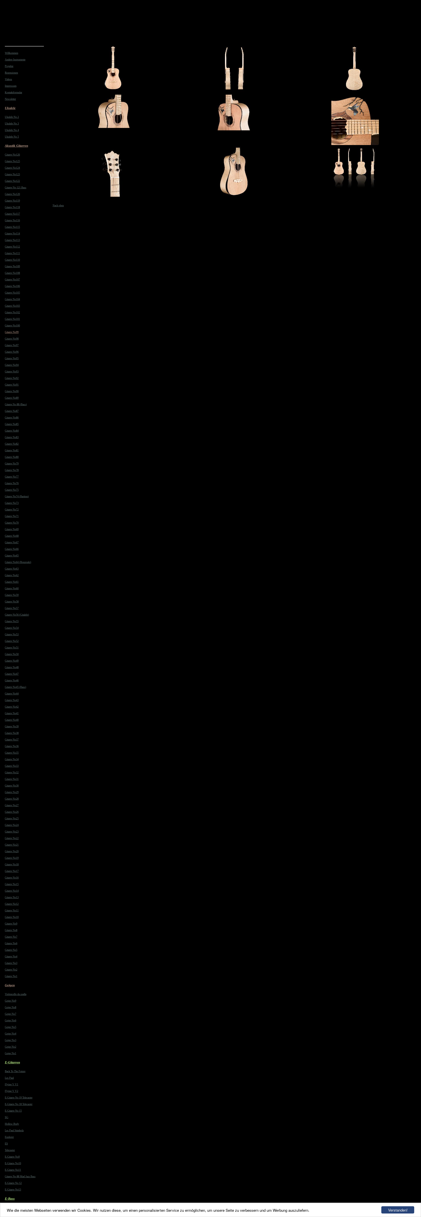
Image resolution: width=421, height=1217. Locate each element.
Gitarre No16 (12, 877)
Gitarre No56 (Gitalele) (17, 614)
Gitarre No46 (12, 680)
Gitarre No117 (12, 213)
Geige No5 (10, 1027)
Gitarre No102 (12, 312)
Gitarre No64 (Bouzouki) (18, 562)
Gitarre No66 (12, 549)
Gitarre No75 (12, 489)
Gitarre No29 (12, 792)
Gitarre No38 (12, 733)
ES (6, 1143)
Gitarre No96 (12, 351)
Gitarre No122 (12, 180)
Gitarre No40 (12, 719)
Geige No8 (10, 1007)
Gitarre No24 (12, 825)
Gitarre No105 (12, 292)
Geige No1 (10, 1053)
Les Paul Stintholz (14, 1130)
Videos (8, 79)
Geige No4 (10, 1033)
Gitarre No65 (12, 555)
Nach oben (58, 205)
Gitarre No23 (12, 831)
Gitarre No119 (12, 200)
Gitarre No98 (12, 338)
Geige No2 (10, 1046)
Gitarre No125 (12, 161)
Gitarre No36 (12, 746)
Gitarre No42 (12, 706)
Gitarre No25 (12, 818)
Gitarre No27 (12, 805)
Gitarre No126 (12, 154)
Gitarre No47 (12, 673)
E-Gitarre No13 (13, 1189)
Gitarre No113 (12, 240)
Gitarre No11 (12, 910)
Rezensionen (11, 72)
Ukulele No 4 (12, 130)
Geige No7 (10, 1013)
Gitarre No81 (12, 450)
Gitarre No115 (12, 227)
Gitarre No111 (12, 253)
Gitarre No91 (12, 384)
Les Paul (9, 1077)
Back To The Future (15, 1071)
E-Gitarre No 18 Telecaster (18, 1104)
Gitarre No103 (12, 305)
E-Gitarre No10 (13, 1163)
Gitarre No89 (12, 397)
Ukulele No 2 (12, 117)
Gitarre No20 (12, 851)
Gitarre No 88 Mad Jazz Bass (20, 1176)
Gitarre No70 (12, 522)
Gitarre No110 (12, 259)
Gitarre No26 (12, 811)
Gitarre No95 (12, 358)
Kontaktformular (13, 92)
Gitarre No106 (12, 286)
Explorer (9, 1137)
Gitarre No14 (12, 890)
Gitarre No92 (12, 378)
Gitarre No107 (12, 279)
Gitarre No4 (11, 956)
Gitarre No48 (12, 667)
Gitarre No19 (12, 857)
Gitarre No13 (12, 897)
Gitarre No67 (12, 542)
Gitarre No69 (12, 529)
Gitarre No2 (11, 969)
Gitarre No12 (12, 903)
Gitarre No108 (12, 273)
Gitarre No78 (12, 470)
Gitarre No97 (12, 345)
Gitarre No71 (12, 516)
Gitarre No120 (12, 194)
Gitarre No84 (12, 430)
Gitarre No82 (12, 443)
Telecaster (10, 1150)
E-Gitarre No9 (12, 1156)
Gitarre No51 (12, 647)
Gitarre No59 (12, 595)
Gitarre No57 (12, 608)
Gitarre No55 (12, 621)
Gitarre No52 (12, 641)
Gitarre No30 (12, 785)
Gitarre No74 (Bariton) (17, 496)
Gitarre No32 (12, 772)
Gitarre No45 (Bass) (15, 687)
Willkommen (11, 53)
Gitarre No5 (11, 949)
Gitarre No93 (12, 371)
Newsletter (10, 99)
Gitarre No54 (12, 627)
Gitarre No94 (12, 365)
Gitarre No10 (12, 917)
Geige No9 (10, 1000)
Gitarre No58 (12, 601)
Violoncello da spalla (15, 994)
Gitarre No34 (12, 759)
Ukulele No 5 (12, 136)
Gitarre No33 (12, 765)
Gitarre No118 (12, 207)
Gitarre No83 (12, 437)
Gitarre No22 (12, 838)
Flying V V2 (11, 1091)
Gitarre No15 (12, 884)
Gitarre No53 (12, 634)
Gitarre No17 (12, 871)
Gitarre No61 (12, 581)
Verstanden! (398, 1210)
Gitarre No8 (11, 930)
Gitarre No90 (12, 391)
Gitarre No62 (12, 575)
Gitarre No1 (11, 976)
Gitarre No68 (12, 535)
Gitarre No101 (12, 319)
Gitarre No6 (11, 943)
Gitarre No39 (12, 726)
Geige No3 (10, 1040)
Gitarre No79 (12, 463)
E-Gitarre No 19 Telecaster (18, 1097)
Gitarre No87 (12, 411)
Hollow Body (12, 1123)
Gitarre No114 (12, 233)
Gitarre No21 (12, 844)
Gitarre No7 (11, 936)
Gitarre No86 (12, 417)
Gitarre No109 (12, 266)
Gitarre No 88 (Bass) (16, 404)
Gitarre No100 (12, 325)
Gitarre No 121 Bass (15, 187)
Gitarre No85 (12, 424)
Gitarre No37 (12, 739)
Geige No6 (10, 1020)
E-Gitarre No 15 (13, 1110)
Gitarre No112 (12, 246)
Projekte (9, 66)
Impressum (10, 85)
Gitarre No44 (12, 693)
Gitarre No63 (12, 568)
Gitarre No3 (11, 963)
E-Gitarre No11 (13, 1169)
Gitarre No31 (12, 779)
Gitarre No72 (12, 509)
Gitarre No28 (12, 798)
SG (6, 1117)
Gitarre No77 (12, 476)
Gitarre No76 (12, 483)
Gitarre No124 (12, 167)
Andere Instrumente (15, 59)
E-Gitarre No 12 (13, 1183)
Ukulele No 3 (12, 123)
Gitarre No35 (12, 752)
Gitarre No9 (11, 923)
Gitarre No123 (12, 174)
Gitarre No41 (12, 713)
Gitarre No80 (12, 457)
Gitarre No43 (12, 700)
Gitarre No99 (12, 332)
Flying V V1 (11, 1084)
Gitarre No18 (12, 864)
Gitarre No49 (12, 660)
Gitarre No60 (12, 588)
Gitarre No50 (12, 654)
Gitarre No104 (12, 299)
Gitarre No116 (12, 220)
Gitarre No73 (12, 503)
